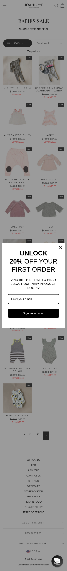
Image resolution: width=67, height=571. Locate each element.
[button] (57, 561)
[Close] (60, 247)
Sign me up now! (33, 313)
